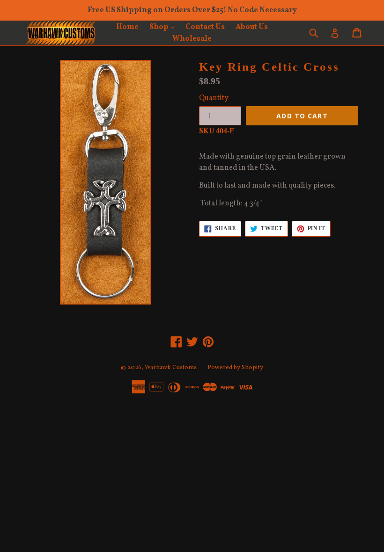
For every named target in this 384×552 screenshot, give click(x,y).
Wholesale (192, 39)
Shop (164, 27)
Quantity (214, 98)
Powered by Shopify (235, 367)
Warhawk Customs (171, 367)
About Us (252, 27)
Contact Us (205, 27)
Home (127, 27)
